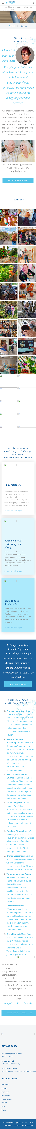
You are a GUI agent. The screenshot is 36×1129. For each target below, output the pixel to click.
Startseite (12, 26)
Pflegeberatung (7, 1099)
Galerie (4, 1102)
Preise (4, 1110)
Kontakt (4, 1088)
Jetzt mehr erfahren (18, 684)
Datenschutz (6, 1096)
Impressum (5, 1092)
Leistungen (5, 1084)
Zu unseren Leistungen (13, 511)
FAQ (3, 1106)
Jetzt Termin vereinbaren (18, 180)
